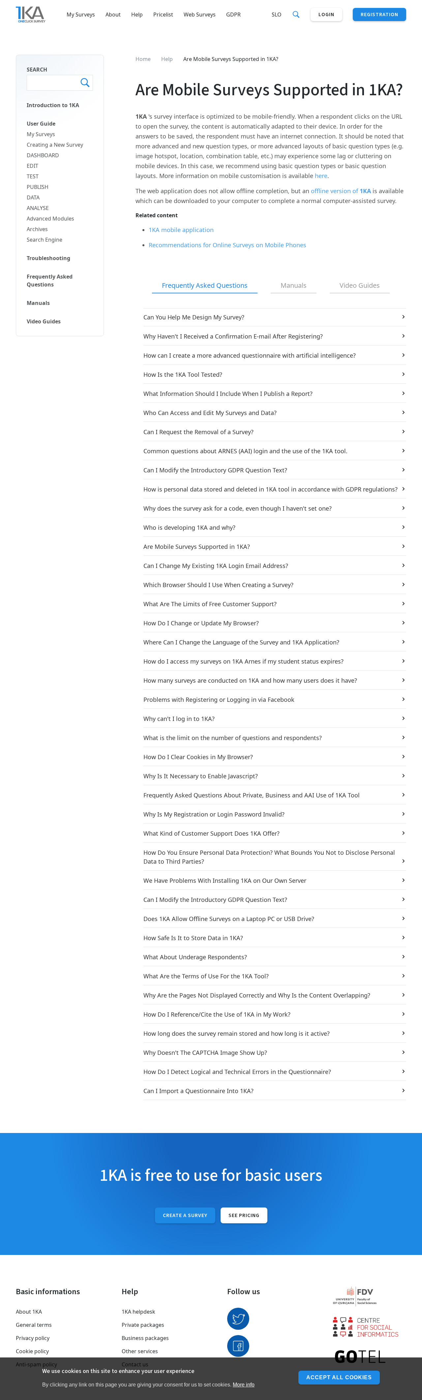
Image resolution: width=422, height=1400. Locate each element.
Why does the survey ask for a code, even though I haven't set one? (237, 508)
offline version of (335, 191)
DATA (33, 197)
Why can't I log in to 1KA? (179, 719)
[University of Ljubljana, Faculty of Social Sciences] (370, 1296)
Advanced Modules (50, 218)
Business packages (145, 1338)
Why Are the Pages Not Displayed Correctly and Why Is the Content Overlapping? (256, 995)
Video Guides (44, 321)
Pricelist (163, 14)
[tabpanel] (271, 704)
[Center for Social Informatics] (370, 1327)
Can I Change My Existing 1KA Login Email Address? (215, 566)
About (113, 14)
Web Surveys (200, 14)
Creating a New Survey (55, 144)
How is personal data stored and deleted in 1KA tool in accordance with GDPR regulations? (270, 489)
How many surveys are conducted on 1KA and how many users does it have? (250, 680)
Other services (140, 1351)
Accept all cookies (339, 1377)
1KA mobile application (181, 230)
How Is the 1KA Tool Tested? (182, 374)
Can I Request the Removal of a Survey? (198, 432)
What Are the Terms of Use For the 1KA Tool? (206, 976)
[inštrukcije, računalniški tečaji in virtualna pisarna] (370, 1357)
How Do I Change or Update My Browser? (201, 623)
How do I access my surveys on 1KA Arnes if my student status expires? (243, 661)
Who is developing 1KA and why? (189, 527)
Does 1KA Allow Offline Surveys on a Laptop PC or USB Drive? (228, 919)
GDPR (233, 14)
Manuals (38, 303)
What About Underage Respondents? (195, 957)
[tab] (204, 285)
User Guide (41, 123)
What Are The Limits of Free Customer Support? (210, 604)
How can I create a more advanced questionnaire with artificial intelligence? (249, 355)
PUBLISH (37, 187)
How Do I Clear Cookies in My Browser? (198, 757)
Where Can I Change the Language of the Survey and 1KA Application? (241, 642)
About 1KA (29, 1311)
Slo (277, 14)
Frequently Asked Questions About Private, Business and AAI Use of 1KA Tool (251, 795)
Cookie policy (32, 1351)
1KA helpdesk (138, 1311)
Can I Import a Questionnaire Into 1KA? (198, 1091)
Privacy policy (32, 1338)
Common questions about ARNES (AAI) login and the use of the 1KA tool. (245, 451)
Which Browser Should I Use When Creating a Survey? (218, 585)
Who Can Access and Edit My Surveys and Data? (210, 413)
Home (143, 59)
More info (244, 1384)
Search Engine (44, 239)
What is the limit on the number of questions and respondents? (232, 738)
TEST (33, 176)
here (321, 176)
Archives (37, 229)
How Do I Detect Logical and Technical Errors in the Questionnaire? (237, 1072)
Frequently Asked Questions (50, 280)
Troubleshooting (48, 258)
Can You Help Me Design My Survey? (193, 317)
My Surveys (81, 14)
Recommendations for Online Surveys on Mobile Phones (227, 245)
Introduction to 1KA (53, 105)
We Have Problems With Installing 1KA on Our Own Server (224, 880)
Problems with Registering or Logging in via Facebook (218, 699)
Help (137, 14)
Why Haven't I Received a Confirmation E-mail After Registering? (233, 336)
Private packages (143, 1324)
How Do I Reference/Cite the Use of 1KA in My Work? (216, 1014)
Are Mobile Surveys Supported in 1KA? (196, 547)
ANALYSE (38, 208)
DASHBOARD (43, 155)
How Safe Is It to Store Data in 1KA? (193, 938)
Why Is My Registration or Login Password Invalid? (214, 814)
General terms (34, 1324)
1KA (365, 191)
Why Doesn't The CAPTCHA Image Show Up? (205, 1053)
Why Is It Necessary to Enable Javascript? (200, 776)
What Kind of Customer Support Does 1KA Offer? (211, 833)
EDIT (32, 165)
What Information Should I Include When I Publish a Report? (228, 394)
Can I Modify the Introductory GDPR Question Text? (215, 470)
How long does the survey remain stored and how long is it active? (236, 1033)
